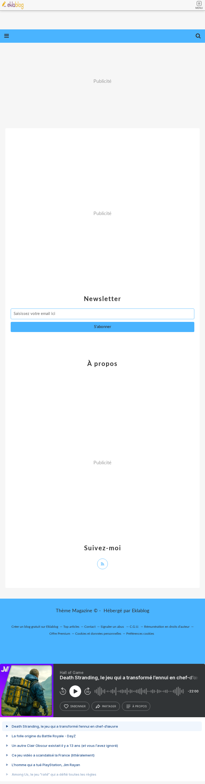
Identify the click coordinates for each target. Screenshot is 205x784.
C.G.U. (134, 626)
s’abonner (78, 706)
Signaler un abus (113, 626)
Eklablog (140, 611)
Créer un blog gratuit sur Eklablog (34, 626)
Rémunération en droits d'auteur (167, 626)
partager (109, 706)
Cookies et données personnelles (98, 633)
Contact (90, 626)
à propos (139, 706)
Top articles (71, 626)
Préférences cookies (140, 633)
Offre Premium (59, 633)
